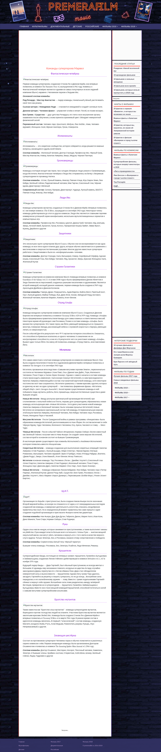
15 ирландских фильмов (124, 75)
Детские (21, 749)
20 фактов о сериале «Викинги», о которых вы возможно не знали (125, 111)
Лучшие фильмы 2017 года (125, 376)
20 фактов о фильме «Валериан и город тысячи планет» (125, 140)
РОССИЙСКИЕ (92, 26)
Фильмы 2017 (56, 742)
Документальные (57, 745)
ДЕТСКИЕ (77, 26)
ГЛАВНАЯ (24, 26)
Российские (55, 749)
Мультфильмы (24, 745)
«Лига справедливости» (124, 171)
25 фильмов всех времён (125, 86)
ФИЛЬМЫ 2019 (109, 26)
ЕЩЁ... (116, 186)
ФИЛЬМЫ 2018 (128, 26)
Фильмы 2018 (88, 742)
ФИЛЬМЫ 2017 (121, 397)
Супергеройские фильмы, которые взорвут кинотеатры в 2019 (127, 164)
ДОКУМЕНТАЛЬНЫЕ (60, 26)
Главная (22, 742)
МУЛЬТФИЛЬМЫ (39, 26)
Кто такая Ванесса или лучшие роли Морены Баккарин (123, 355)
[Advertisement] (65, 46)
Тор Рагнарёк (119, 182)
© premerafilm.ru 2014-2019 (92, 745)
